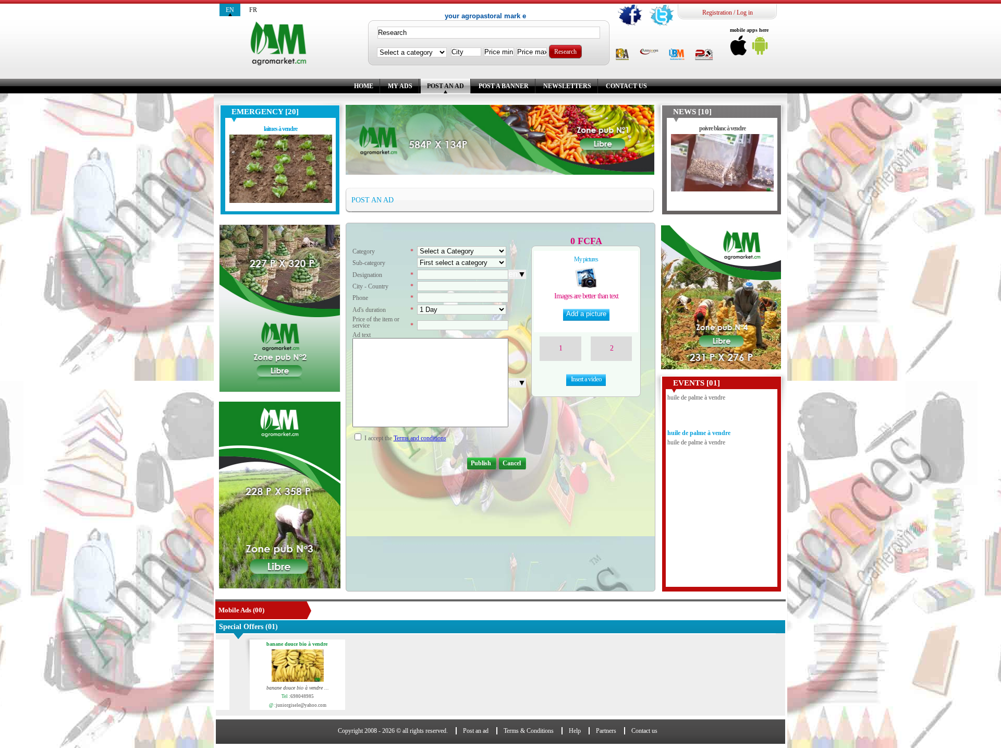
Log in (745, 12)
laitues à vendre (280, 128)
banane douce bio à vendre (275, 644)
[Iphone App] (739, 48)
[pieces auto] (704, 55)
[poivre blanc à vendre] (722, 170)
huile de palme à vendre (698, 411)
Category (363, 251)
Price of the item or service (375, 322)
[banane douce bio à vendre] (275, 666)
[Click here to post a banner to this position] (279, 308)
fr (253, 10)
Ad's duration (369, 310)
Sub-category (368, 263)
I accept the (378, 438)
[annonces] (649, 52)
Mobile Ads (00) (241, 610)
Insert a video (586, 379)
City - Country (370, 286)
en (230, 10)
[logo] (280, 43)
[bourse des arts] (622, 55)
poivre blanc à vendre (722, 128)
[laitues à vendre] (280, 171)
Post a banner (504, 86)
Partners (606, 730)
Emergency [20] (265, 111)
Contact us (626, 86)
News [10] (692, 111)
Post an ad (445, 86)
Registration (717, 12)
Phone (360, 298)
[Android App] (760, 48)
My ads (400, 86)
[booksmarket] (677, 55)
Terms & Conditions (529, 730)
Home (363, 86)
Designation (367, 275)
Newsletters (567, 86)
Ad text (361, 335)
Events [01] (696, 383)
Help (575, 730)
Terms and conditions (420, 438)
